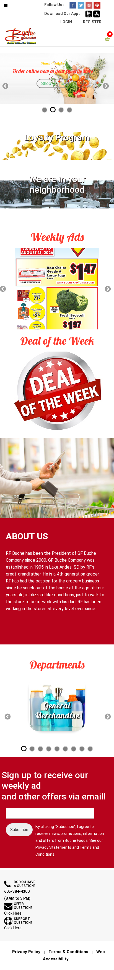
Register (92, 22)
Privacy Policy (26, 951)
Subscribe (19, 829)
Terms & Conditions (68, 951)
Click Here (13, 913)
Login (66, 22)
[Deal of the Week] (57, 391)
